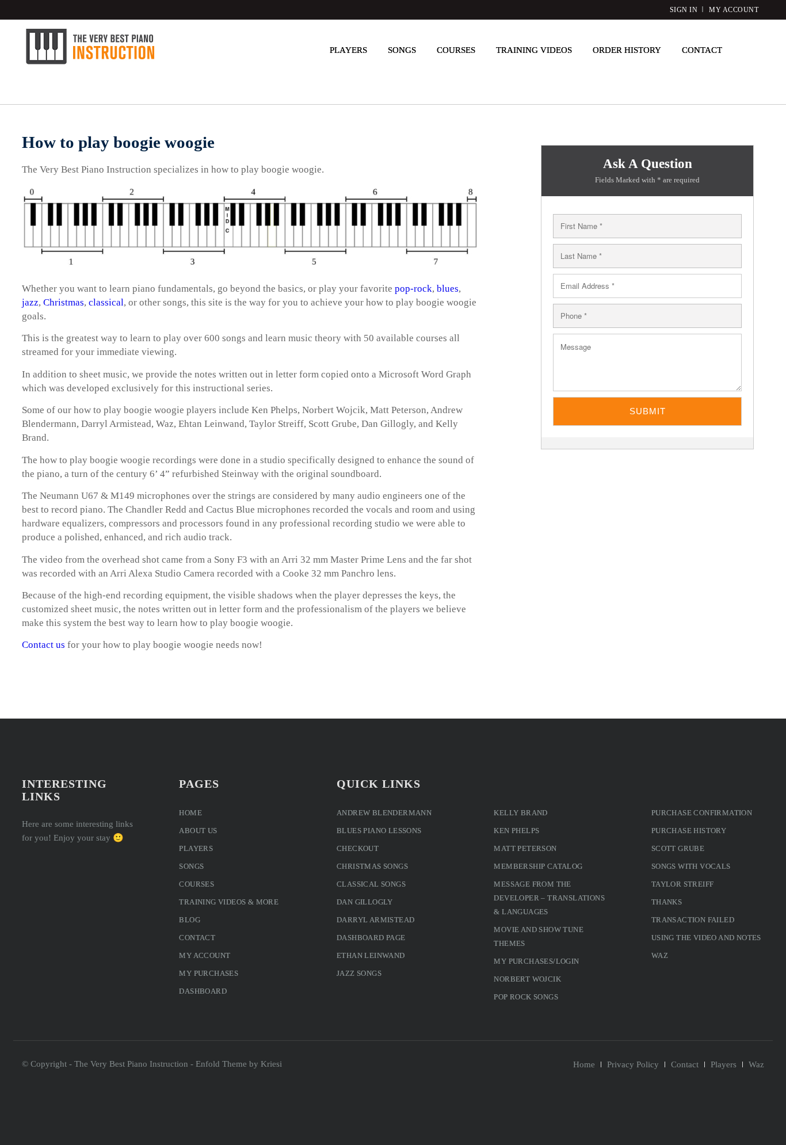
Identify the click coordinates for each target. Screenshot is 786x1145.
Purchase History (688, 830)
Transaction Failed (692, 919)
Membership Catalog (538, 866)
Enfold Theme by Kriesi (239, 1063)
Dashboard (203, 991)
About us (198, 830)
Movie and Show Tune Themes (538, 936)
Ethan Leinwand (371, 955)
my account (733, 10)
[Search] (748, 50)
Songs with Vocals (691, 866)
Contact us (43, 644)
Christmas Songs (372, 866)
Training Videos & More (228, 902)
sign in (684, 10)
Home (190, 812)
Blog (189, 919)
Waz (659, 955)
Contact (197, 937)
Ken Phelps (516, 830)
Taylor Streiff (682, 884)
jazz (30, 302)
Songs (191, 866)
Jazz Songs (359, 973)
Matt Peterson (525, 848)
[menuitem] (348, 50)
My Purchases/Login (536, 961)
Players (196, 848)
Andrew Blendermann (384, 812)
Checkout (358, 848)
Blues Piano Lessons (379, 830)
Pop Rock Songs (526, 997)
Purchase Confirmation (701, 812)
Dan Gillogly (365, 902)
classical (106, 302)
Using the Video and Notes (706, 937)
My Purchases (208, 973)
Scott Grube (677, 848)
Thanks (666, 902)
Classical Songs (371, 884)
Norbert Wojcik (527, 979)
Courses (196, 884)
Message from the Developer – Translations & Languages (549, 898)
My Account (204, 955)
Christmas (63, 302)
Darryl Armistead (375, 919)
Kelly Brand (520, 812)
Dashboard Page (371, 937)
